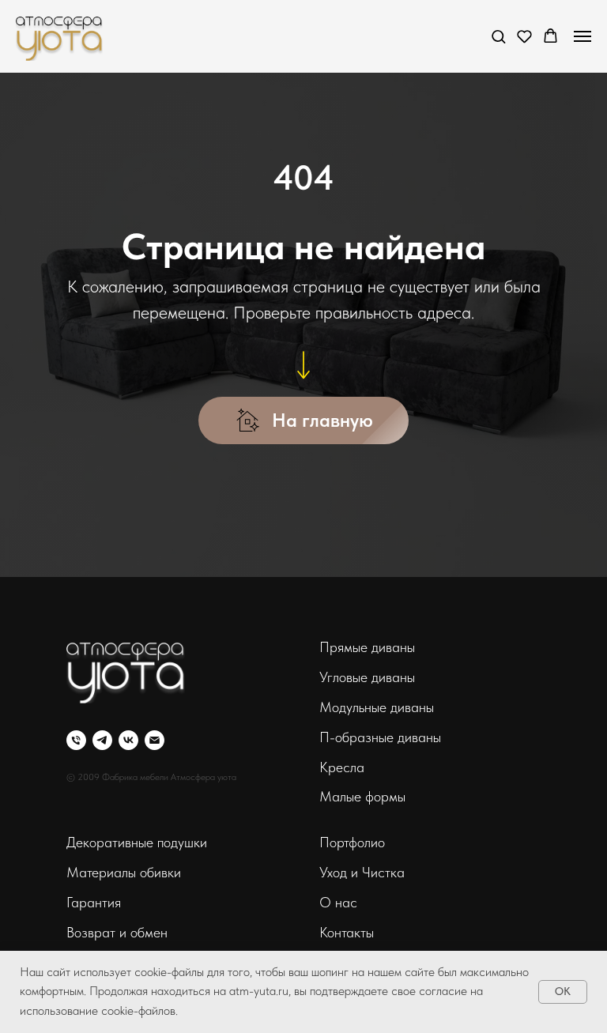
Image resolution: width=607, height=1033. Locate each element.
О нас (338, 902)
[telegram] (102, 740)
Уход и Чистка (362, 872)
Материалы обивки (123, 872)
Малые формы (362, 796)
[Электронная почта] (154, 740)
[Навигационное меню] (582, 36)
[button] (498, 35)
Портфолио (352, 842)
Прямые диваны (367, 647)
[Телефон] (76, 740)
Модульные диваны (376, 707)
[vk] (128, 740)
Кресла (341, 767)
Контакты (346, 932)
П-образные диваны (380, 737)
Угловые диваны (367, 677)
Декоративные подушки (136, 842)
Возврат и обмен (117, 932)
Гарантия (93, 902)
